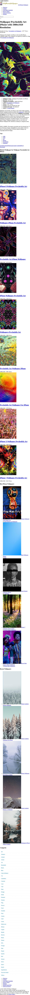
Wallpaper (5, 143)
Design (2, 892)
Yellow (2, 975)
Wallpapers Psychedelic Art (10, 332)
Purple (2, 951)
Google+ (15, 145)
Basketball (3, 865)
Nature (2, 940)
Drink (2, 894)
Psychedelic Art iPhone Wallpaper (13, 259)
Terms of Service (7, 12)
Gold (2, 918)
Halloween (3, 924)
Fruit (2, 913)
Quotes (2, 953)
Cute (2, 886)
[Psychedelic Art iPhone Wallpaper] (8, 256)
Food (2, 908)
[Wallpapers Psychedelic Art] (8, 329)
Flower (2, 905)
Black (2, 867)
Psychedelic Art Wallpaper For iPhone (14, 405)
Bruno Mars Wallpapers (9, 666)
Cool (2, 884)
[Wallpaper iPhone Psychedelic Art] (8, 219)
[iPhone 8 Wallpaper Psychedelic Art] (8, 183)
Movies (3, 935)
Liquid (2, 929)
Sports (2, 967)
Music (2, 937)
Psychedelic (5, 141)
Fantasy (3, 900)
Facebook (5, 145)
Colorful (3, 881)
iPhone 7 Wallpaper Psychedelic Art (13, 478)
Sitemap (5, 14)
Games (2, 916)
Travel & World (4, 972)
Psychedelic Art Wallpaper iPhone (13, 368)
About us (5, 7)
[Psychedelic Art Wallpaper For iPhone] (8, 401)
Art (3, 139)
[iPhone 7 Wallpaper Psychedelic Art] (8, 474)
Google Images (10, 108)
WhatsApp (10, 145)
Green (2, 921)
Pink (2, 948)
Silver (2, 961)
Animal (3, 857)
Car (2, 876)
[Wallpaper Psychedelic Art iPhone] (15, 69)
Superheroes (4, 969)
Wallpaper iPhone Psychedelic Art (13, 223)
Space (2, 964)
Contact (4, 8)
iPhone (4, 140)
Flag (2, 902)
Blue (5, 557)
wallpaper (21, 112)
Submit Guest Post (7, 985)
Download (2, 147)
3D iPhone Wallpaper (23, 5)
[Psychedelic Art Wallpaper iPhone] (8, 365)
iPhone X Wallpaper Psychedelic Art (13, 441)
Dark (2, 889)
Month (2, 932)
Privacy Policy (6, 11)
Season (2, 959)
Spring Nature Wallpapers (10, 630)
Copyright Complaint (8, 10)
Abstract (3, 854)
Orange (3, 945)
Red (2, 956)
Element (3, 897)
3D (2, 851)
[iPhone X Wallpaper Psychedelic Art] (8, 438)
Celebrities (6, 593)
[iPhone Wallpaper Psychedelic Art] (8, 292)
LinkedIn (19, 145)
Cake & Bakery (4, 873)
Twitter (1, 145)
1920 (4, 137)
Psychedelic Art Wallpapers (15, 31)
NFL (2, 943)
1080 (4, 136)
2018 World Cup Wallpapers (10, 521)
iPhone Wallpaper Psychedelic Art (13, 296)
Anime (2, 859)
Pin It (22, 145)
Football (3, 910)
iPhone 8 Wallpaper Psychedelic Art (13, 186)
